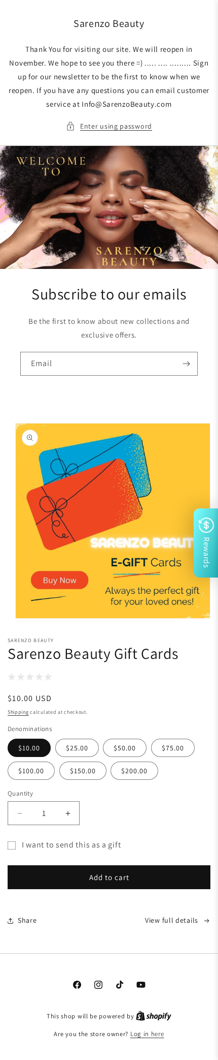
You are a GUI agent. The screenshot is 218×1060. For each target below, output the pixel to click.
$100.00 (31, 770)
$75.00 (173, 747)
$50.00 (125, 747)
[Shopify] (153, 1016)
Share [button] (27, 920)
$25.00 (77, 747)
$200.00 (134, 770)
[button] (109, 126)
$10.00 (29, 747)
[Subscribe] (186, 364)
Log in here (147, 1033)
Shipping (18, 712)
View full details (171, 920)
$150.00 (83, 770)
